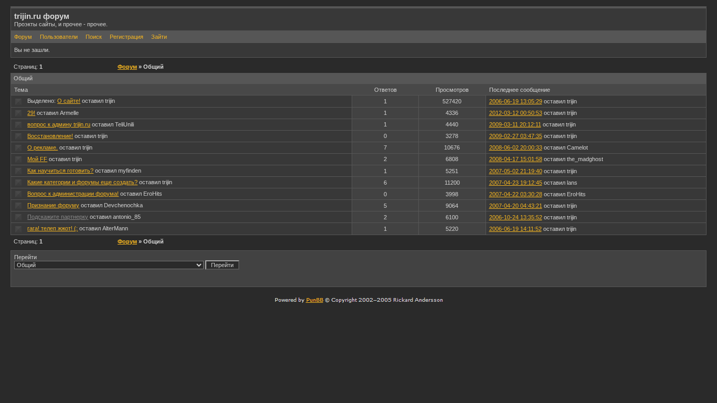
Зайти (159, 37)
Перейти (25, 257)
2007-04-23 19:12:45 (515, 182)
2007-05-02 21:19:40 (515, 171)
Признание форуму (53, 205)
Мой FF (37, 159)
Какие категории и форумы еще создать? (82, 182)
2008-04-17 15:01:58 (515, 159)
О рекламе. (42, 147)
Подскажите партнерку (57, 217)
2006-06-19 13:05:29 (515, 101)
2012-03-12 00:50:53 (515, 113)
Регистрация (126, 37)
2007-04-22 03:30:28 (515, 194)
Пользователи (59, 37)
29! (31, 113)
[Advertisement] (580, 268)
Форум (23, 37)
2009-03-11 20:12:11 (515, 124)
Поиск (94, 37)
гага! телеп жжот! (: (52, 228)
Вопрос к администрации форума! (73, 193)
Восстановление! (50, 136)
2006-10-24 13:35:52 (515, 217)
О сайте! (68, 101)
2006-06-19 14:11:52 (515, 229)
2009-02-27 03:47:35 (515, 136)
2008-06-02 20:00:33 (515, 147)
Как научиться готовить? (60, 170)
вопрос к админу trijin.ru (58, 124)
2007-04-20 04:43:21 (515, 206)
